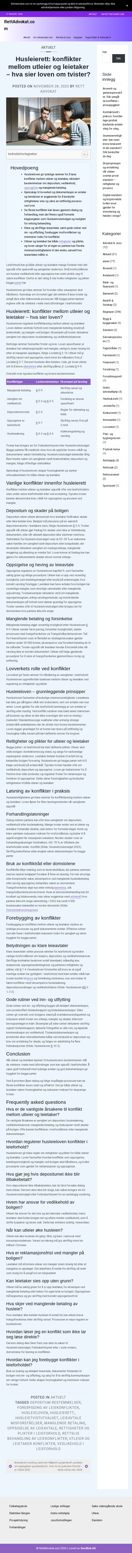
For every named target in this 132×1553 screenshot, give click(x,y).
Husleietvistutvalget (36, 1418)
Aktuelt (93, 14)
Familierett (109, 355)
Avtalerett (108, 275)
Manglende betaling (64, 1423)
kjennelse (60, 887)
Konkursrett (110, 412)
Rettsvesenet (111, 474)
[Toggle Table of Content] (83, 154)
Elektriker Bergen (19, 1513)
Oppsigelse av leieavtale (32, 1428)
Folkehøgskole (18, 1506)
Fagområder (91, 37)
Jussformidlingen (61, 1520)
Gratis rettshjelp (60, 1513)
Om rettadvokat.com (112, 14)
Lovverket (109, 427)
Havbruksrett (110, 398)
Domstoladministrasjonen (21, 910)
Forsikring (109, 369)
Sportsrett (109, 485)
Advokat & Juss (63, 37)
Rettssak (104, 37)
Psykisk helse (111, 449)
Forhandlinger (17, 1527)
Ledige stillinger (60, 1506)
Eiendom (108, 330)
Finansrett (109, 362)
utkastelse (29, 366)
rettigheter (65, 241)
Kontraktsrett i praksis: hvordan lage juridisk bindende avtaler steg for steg (113, 120)
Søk (104, 52)
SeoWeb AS (88, 1548)
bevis (29, 978)
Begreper (78, 37)
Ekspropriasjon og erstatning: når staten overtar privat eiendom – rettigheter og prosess (112, 176)
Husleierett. (62, 1413)
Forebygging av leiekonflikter (48, 1408)
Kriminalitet (109, 420)
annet (106, 261)
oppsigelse (31, 187)
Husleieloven (34, 1413)
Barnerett (108, 293)
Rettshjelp (109, 460)
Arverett (107, 268)
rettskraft (75, 896)
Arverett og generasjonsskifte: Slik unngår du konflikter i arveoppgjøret (112, 97)
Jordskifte (109, 405)
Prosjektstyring (18, 1520)
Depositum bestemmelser (55, 1402)
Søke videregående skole (107, 1506)
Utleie (95, 1513)
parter (18, 282)
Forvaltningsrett (112, 376)
